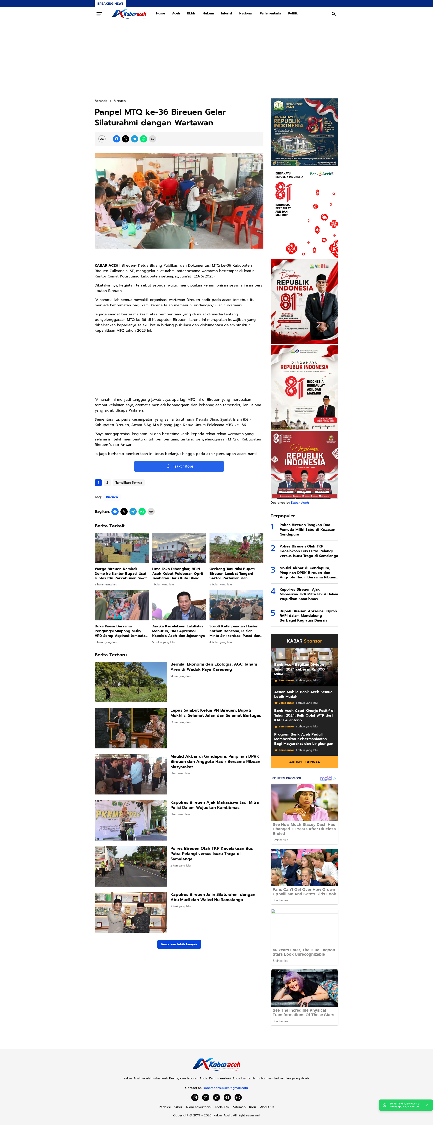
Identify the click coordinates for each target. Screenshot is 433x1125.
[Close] (426, 1105)
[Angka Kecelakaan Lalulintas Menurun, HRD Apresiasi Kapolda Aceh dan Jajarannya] (179, 605)
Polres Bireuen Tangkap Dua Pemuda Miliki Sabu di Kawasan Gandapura (307, 530)
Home (160, 13)
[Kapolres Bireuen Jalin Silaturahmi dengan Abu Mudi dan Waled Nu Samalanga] (131, 912)
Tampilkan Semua (128, 482)
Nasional (246, 13)
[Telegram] (134, 138)
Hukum (208, 13)
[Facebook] (116, 138)
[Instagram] (194, 1097)
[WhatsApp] (143, 138)
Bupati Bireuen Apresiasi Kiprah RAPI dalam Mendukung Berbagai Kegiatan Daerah (308, 616)
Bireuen (112, 497)
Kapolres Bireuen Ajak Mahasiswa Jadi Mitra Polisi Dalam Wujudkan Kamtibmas (214, 805)
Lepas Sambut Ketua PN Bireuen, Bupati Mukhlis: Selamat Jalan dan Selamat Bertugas (215, 713)
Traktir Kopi (183, 466)
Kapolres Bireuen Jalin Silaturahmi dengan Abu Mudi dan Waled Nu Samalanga (212, 897)
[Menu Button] (99, 14)
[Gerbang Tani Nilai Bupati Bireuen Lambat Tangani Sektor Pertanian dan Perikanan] (236, 548)
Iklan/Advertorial (198, 1107)
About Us (267, 1107)
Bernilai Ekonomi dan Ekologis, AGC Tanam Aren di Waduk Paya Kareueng (213, 667)
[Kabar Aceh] (129, 14)
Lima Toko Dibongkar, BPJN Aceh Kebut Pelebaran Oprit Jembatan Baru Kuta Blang (177, 574)
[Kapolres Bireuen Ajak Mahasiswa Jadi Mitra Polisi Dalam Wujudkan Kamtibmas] (131, 820)
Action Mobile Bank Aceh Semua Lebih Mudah (303, 694)
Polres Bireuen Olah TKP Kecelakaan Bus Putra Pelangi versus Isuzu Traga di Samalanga (211, 854)
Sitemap (239, 1107)
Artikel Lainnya (304, 762)
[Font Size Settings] (102, 138)
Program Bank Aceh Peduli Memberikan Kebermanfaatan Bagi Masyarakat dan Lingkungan (303, 739)
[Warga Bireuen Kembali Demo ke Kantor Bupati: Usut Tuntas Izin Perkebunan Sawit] (122, 548)
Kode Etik (222, 1107)
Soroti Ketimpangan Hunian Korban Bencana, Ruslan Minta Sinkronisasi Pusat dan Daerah (235, 631)
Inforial (226, 13)
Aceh (176, 13)
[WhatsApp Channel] (238, 1097)
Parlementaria (270, 13)
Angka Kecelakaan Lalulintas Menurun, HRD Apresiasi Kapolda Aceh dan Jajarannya (178, 631)
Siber (178, 1107)
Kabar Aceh (300, 502)
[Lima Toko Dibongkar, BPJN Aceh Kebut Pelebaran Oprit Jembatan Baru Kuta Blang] (179, 548)
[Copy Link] (152, 138)
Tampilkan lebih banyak (179, 944)
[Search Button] (333, 14)
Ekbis (191, 13)
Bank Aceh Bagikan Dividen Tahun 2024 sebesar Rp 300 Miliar (299, 669)
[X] (125, 138)
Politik (293, 13)
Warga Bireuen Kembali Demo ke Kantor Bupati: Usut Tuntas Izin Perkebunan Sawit (121, 574)
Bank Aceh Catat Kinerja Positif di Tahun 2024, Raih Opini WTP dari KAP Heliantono (304, 715)
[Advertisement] (216, 59)
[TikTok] (216, 1097)
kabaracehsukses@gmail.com (225, 1087)
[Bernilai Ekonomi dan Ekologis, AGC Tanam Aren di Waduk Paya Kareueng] (131, 682)
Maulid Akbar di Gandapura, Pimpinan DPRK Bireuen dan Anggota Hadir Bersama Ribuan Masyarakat (215, 762)
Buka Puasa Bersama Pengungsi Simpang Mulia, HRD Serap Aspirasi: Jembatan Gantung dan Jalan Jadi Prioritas (121, 631)
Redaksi (165, 1107)
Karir (252, 1107)
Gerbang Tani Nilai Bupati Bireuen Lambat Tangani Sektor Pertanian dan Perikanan (232, 574)
